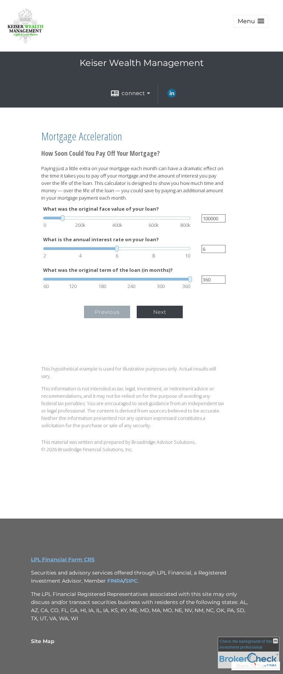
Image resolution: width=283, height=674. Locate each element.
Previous (107, 312)
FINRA (115, 581)
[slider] (117, 218)
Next (160, 312)
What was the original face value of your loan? (101, 209)
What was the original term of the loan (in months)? (108, 270)
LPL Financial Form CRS (63, 559)
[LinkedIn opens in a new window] (171, 95)
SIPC (131, 581)
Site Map (43, 641)
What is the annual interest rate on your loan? (101, 239)
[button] (251, 21)
